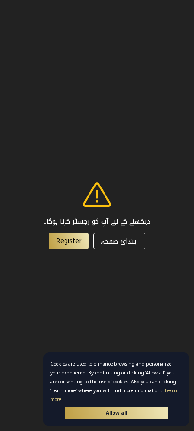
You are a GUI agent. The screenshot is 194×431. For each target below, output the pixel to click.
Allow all (116, 412)
